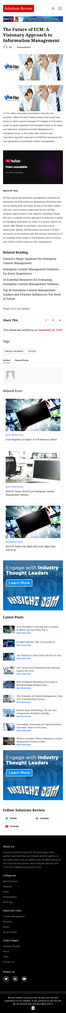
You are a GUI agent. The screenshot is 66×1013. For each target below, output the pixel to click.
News (6, 891)
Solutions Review (11, 946)
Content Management (14, 916)
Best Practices (14, 435)
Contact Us (8, 961)
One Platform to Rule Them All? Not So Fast (39, 655)
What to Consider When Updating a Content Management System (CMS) (39, 740)
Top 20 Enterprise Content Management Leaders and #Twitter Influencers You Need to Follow (32, 294)
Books (6, 926)
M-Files (6, 113)
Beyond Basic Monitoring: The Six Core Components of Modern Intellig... (37, 712)
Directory (7, 921)
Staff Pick (8, 902)
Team (6, 956)
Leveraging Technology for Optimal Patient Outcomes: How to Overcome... (39, 726)
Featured (7, 886)
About (6, 951)
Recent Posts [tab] (22, 360)
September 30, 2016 (50, 330)
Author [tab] (6, 360)
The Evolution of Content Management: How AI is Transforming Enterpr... (40, 698)
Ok (33, 1008)
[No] (62, 1003)
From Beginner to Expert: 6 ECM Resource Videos (31, 439)
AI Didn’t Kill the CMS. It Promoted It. (36, 642)
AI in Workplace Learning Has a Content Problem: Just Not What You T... (37, 628)
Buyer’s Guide (10, 932)
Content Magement (14, 351)
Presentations (24, 47)
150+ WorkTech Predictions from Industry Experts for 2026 (38, 669)
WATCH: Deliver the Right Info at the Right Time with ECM (31, 548)
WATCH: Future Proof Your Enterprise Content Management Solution (30, 493)
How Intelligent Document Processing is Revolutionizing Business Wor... (37, 683)
